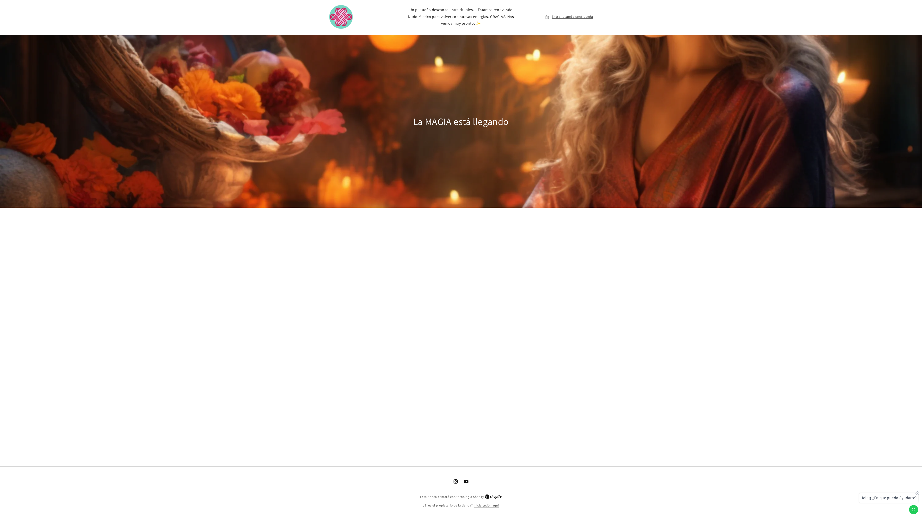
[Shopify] (493, 497)
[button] (569, 17)
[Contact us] (913, 509)
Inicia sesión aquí (486, 505)
